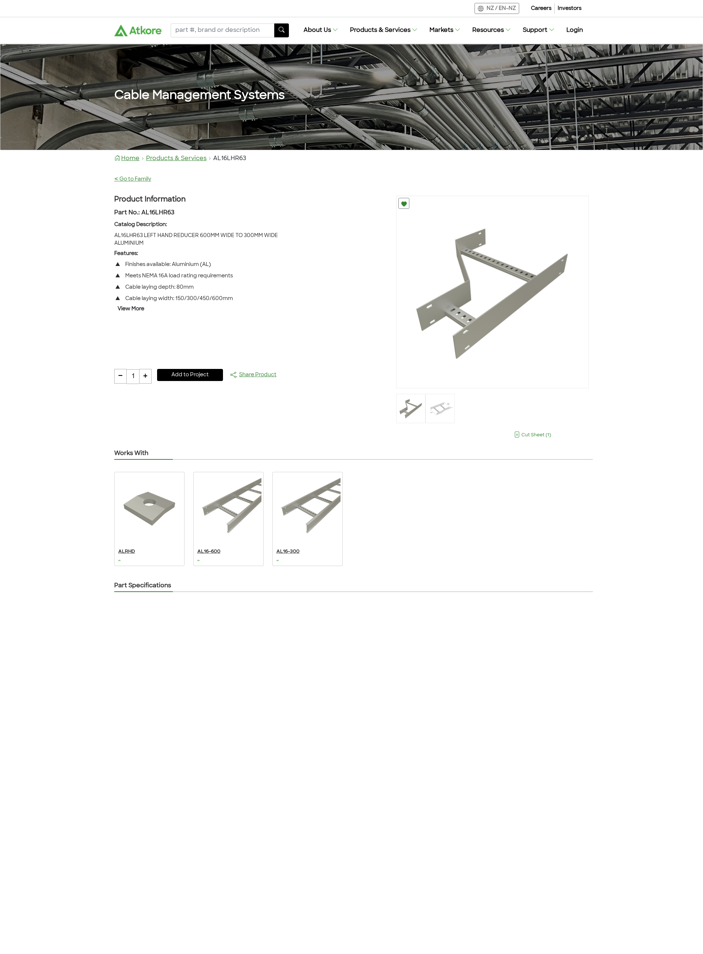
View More (131, 309)
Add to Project (190, 375)
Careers (541, 8)
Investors (569, 8)
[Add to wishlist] (403, 203)
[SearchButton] (281, 30)
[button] (321, 30)
